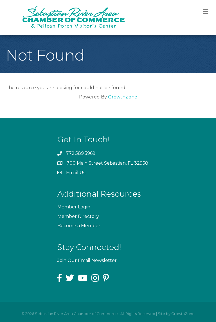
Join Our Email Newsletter (87, 260)
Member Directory (78, 216)
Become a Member (78, 225)
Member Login (73, 207)
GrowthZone (122, 97)
